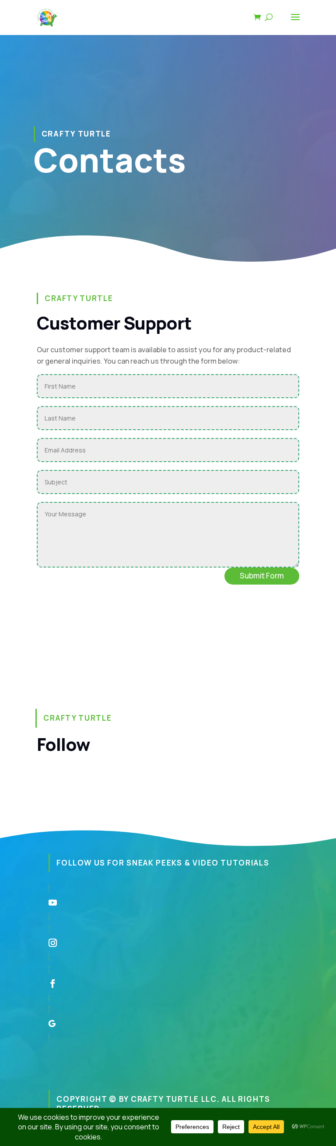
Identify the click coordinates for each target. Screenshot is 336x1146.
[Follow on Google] (168, 1024)
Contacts (110, 159)
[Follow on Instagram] (168, 943)
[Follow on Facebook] (168, 983)
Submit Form (262, 576)
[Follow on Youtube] (168, 902)
